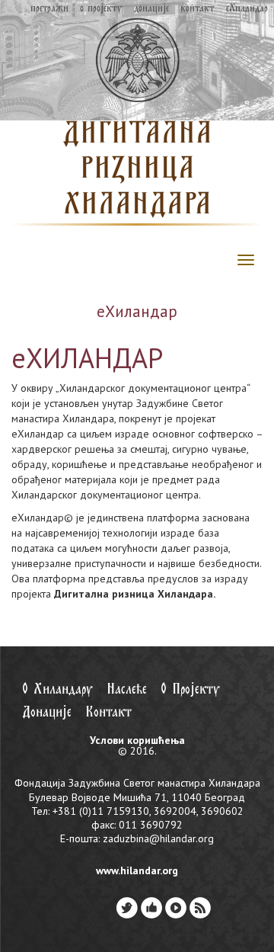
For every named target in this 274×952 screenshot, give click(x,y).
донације (151, 8)
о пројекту (101, 8)
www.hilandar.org (137, 870)
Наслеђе (127, 689)
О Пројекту (190, 689)
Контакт (108, 712)
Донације (47, 712)
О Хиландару (57, 689)
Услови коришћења (137, 740)
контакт (197, 8)
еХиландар (247, 8)
